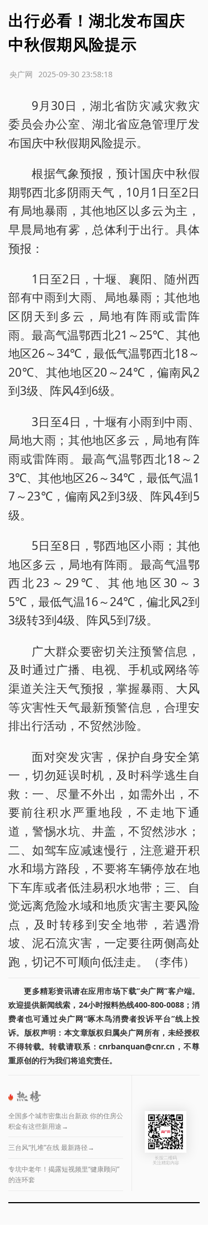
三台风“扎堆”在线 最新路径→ (51, 1147)
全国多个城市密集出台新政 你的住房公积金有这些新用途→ (65, 1121)
